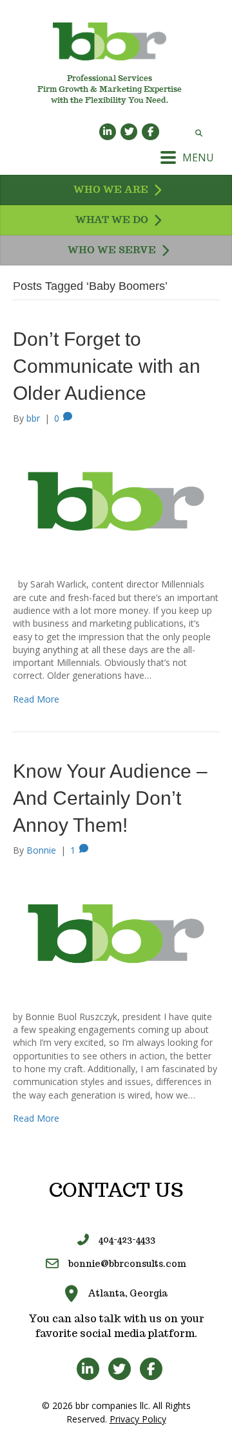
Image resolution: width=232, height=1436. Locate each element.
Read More (36, 699)
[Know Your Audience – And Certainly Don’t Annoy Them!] (116, 932)
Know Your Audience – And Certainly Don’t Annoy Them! (110, 798)
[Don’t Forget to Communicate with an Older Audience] (116, 500)
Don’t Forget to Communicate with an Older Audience (106, 366)
